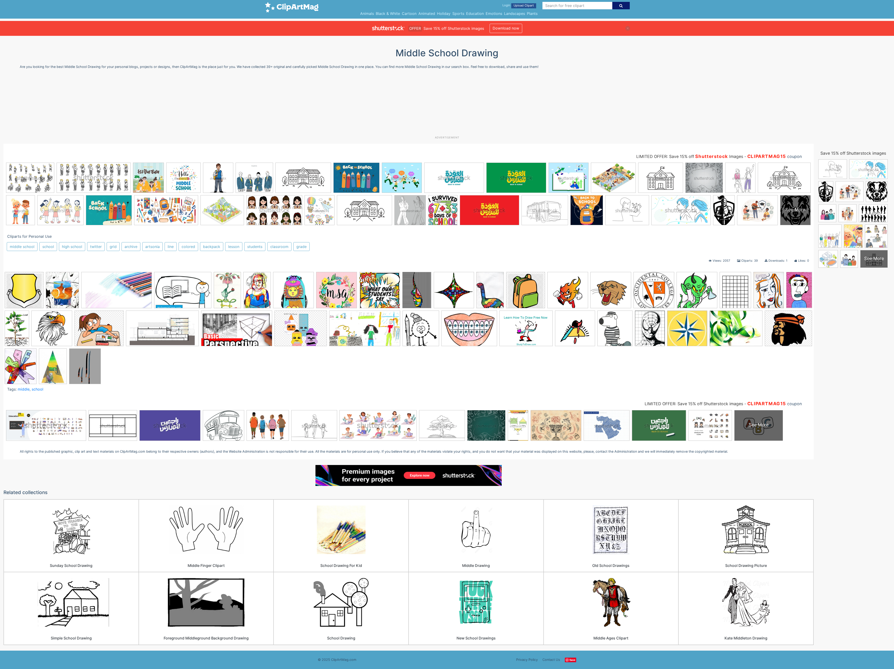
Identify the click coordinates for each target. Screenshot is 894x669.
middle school (22, 246)
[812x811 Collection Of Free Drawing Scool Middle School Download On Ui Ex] (697, 292)
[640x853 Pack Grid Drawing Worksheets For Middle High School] (650, 330)
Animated (426, 13)
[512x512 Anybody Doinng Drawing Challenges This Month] (336, 292)
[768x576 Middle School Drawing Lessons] (526, 330)
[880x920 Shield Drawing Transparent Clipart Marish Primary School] (24, 292)
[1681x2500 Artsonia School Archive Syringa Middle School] (490, 292)
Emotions (494, 13)
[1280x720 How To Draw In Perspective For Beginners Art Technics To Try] (236, 330)
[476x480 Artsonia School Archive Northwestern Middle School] (454, 292)
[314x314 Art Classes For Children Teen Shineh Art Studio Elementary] (379, 292)
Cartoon (409, 13)
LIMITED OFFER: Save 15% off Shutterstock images (694, 403)
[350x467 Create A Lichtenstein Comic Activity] (769, 292)
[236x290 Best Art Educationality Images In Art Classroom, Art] (62, 292)
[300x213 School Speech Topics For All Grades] (182, 292)
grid (113, 246)
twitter (96, 246)
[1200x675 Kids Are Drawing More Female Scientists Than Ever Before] (364, 330)
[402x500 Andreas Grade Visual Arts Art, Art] (20, 368)
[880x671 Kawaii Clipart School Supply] (301, 330)
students (254, 246)
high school (72, 246)
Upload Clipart (524, 5)
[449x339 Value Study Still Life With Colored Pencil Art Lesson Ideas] (736, 330)
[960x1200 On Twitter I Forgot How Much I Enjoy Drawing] (85, 368)
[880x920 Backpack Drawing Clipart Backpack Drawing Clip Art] (525, 292)
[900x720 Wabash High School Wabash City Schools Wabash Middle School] (788, 329)
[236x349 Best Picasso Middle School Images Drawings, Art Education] (257, 292)
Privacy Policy (527, 660)
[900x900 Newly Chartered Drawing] (575, 330)
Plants (532, 13)
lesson (233, 246)
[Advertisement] (447, 104)
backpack (211, 246)
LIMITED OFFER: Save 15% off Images (689, 156)
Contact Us (551, 660)
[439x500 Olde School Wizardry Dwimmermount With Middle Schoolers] (615, 330)
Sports (458, 13)
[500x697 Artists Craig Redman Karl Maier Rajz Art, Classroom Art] (417, 292)
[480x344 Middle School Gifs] (469, 330)
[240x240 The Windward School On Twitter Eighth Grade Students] (687, 330)
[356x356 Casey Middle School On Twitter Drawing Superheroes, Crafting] (611, 292)
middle (24, 389)
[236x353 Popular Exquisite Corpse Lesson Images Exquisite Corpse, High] (227, 292)
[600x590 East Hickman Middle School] (52, 330)
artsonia (152, 246)
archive (131, 246)
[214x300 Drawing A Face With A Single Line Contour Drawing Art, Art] (799, 290)
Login (506, 5)
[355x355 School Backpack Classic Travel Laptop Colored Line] (293, 292)
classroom (279, 246)
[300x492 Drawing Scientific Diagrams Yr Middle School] (17, 330)
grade (301, 246)
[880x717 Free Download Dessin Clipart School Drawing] (99, 330)
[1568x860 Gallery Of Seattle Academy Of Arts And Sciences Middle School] (162, 331)
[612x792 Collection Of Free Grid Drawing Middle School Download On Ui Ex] (735, 292)
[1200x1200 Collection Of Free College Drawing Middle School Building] (654, 292)
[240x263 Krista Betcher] (421, 330)
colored (188, 246)
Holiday (443, 13)
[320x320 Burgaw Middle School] (568, 292)
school (48, 246)
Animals (367, 13)
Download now (506, 28)
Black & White (388, 13)
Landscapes (514, 13)
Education (475, 13)
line (171, 246)
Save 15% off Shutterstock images (853, 153)
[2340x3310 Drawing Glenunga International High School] (53, 368)
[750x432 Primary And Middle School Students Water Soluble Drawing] (116, 292)
